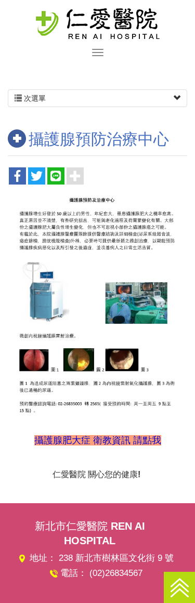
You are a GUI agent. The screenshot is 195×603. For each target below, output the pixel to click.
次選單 (34, 98)
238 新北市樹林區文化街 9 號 (116, 558)
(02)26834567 (115, 573)
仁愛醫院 (98, 23)
